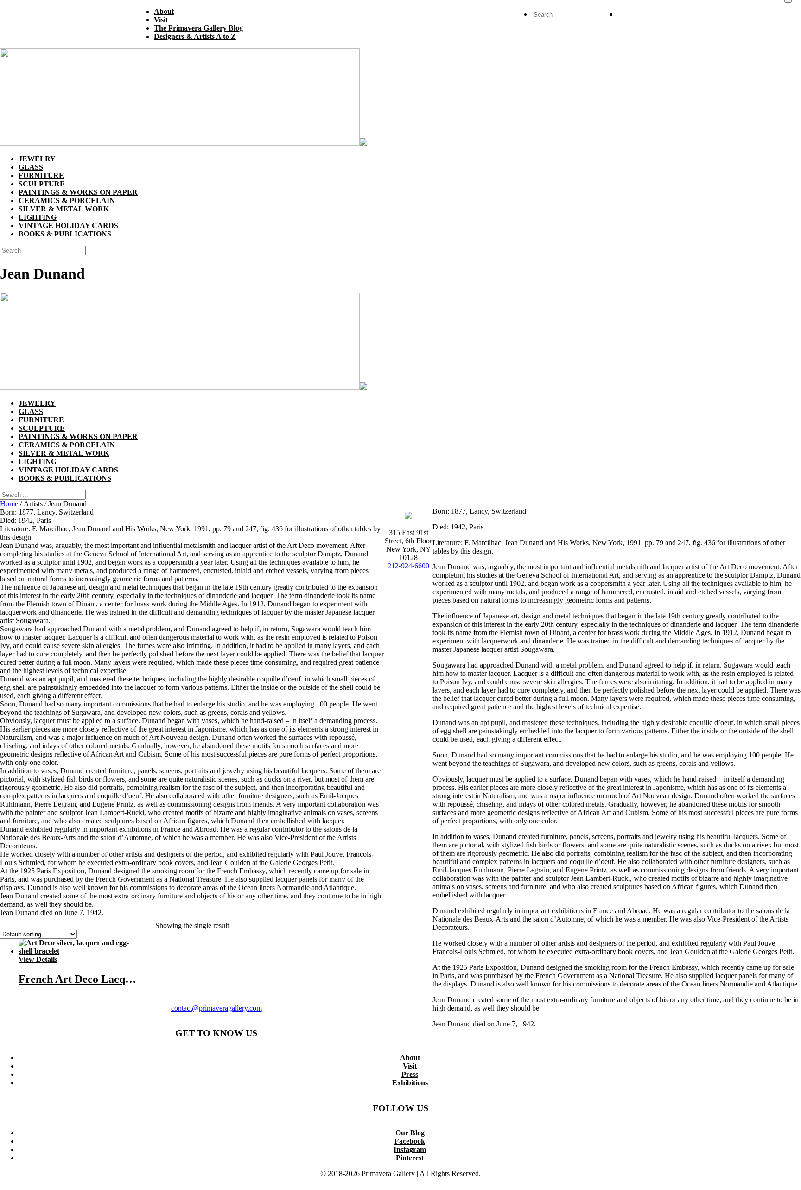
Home (9, 504)
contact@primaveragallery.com (216, 1008)
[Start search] (788, 1)
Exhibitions (410, 1083)
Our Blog (410, 1133)
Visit (410, 1066)
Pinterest (410, 1158)
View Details (38, 959)
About (410, 1058)
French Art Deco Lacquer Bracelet (101, 979)
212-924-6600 (408, 566)
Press (409, 1074)
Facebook (409, 1141)
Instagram (410, 1149)
